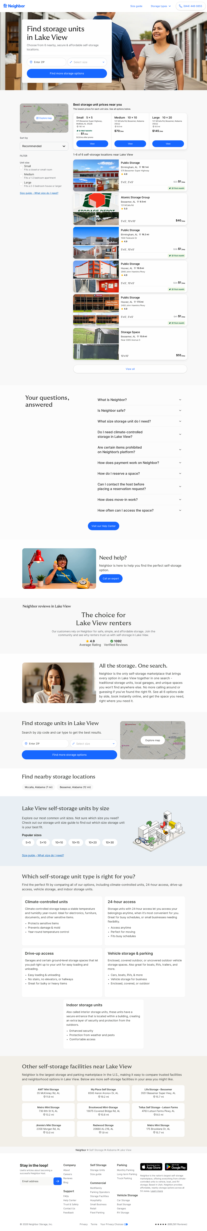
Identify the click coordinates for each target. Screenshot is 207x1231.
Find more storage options (67, 73)
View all (130, 368)
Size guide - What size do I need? (39, 193)
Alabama (112, 1149)
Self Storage (96, 1149)
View (92, 143)
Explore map (45, 118)
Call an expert (111, 578)
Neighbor (81, 1149)
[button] (87, 62)
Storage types (159, 6)
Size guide (136, 6)
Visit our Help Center (104, 525)
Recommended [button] (32, 146)
